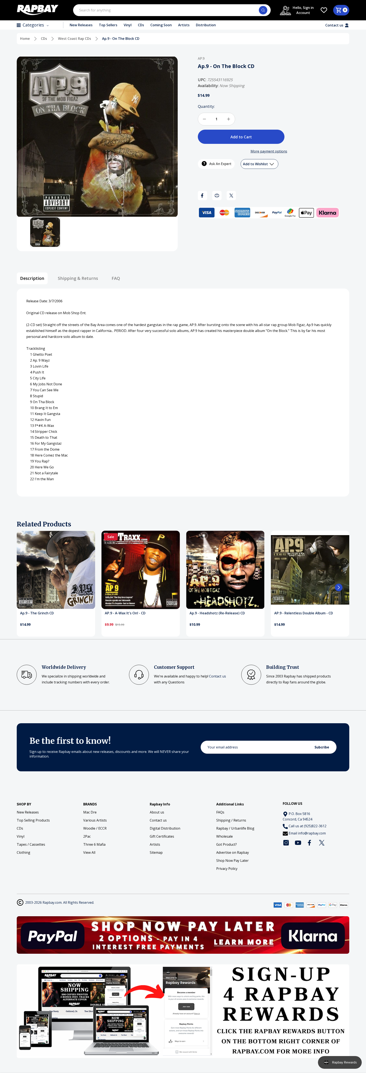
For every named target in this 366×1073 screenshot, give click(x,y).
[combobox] (172, 10)
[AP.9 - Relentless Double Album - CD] (310, 570)
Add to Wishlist (256, 164)
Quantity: (206, 106)
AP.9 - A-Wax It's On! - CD (125, 613)
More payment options (269, 151)
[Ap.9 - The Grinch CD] (56, 570)
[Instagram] (286, 842)
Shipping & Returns (78, 278)
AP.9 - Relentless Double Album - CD (303, 613)
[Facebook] (202, 195)
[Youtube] (298, 842)
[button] (45, 232)
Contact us (217, 676)
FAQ (116, 278)
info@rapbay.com (312, 833)
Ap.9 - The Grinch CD (37, 613)
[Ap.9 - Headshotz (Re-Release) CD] (225, 570)
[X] (231, 195)
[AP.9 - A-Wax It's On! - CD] (140, 570)
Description (32, 278)
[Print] (217, 195)
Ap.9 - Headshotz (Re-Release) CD (217, 613)
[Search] (263, 10)
